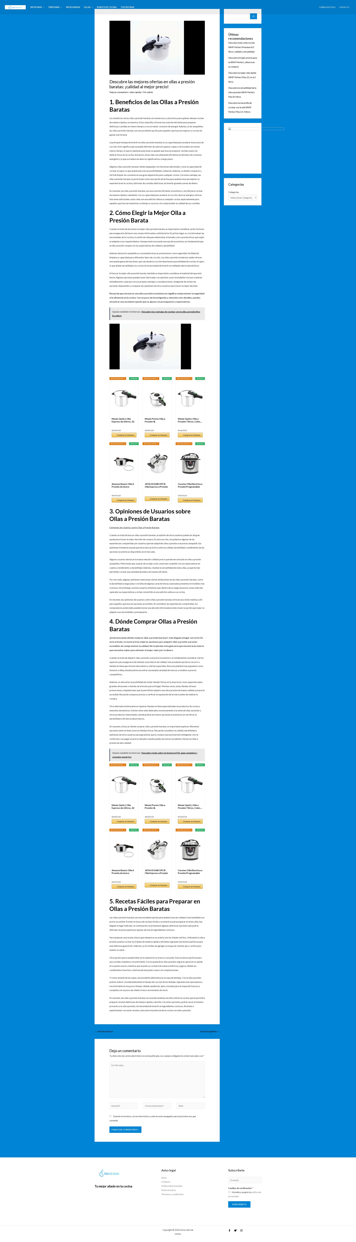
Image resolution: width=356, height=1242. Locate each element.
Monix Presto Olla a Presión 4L (155, 420)
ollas (87, 7)
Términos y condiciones (172, 1194)
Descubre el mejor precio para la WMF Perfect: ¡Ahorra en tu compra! (242, 62)
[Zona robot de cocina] (15, 7)
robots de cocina (107, 7)
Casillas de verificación (240, 1188)
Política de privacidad (171, 1186)
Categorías (233, 192)
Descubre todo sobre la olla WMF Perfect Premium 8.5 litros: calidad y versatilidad (241, 47)
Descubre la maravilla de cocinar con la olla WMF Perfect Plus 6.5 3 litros (240, 107)
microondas (73, 7)
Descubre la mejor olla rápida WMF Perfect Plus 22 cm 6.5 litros (242, 77)
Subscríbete (239, 1204)
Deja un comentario (118, 92)
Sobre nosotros (327, 7)
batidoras (36, 7)
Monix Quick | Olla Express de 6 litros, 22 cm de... (123, 420)
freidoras (54, 7)
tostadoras (127, 7)
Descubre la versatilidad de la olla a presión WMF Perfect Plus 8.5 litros (242, 92)
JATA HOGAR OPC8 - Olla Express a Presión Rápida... (156, 485)
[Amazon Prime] (132, 426)
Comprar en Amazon (125, 435)
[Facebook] (229, 1230)
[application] (43, 7)
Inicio (164, 1177)
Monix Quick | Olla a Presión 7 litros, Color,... (190, 420)
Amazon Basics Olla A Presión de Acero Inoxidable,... (123, 485)
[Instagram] (241, 1230)
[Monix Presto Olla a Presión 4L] (157, 398)
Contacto (344, 7)
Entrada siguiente (209, 1031)
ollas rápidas (136, 92)
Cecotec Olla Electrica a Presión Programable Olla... (190, 485)
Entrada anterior (104, 1031)
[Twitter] (235, 1230)
